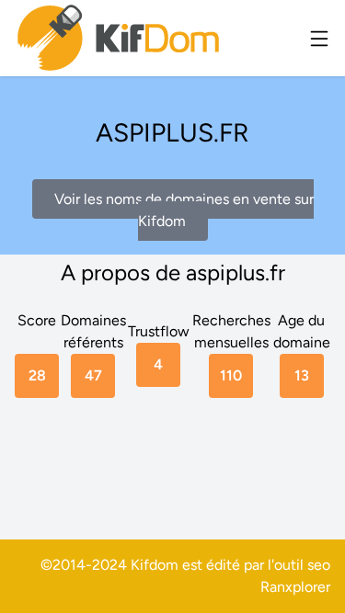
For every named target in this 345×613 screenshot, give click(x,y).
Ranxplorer (295, 587)
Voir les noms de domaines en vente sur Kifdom (184, 210)
